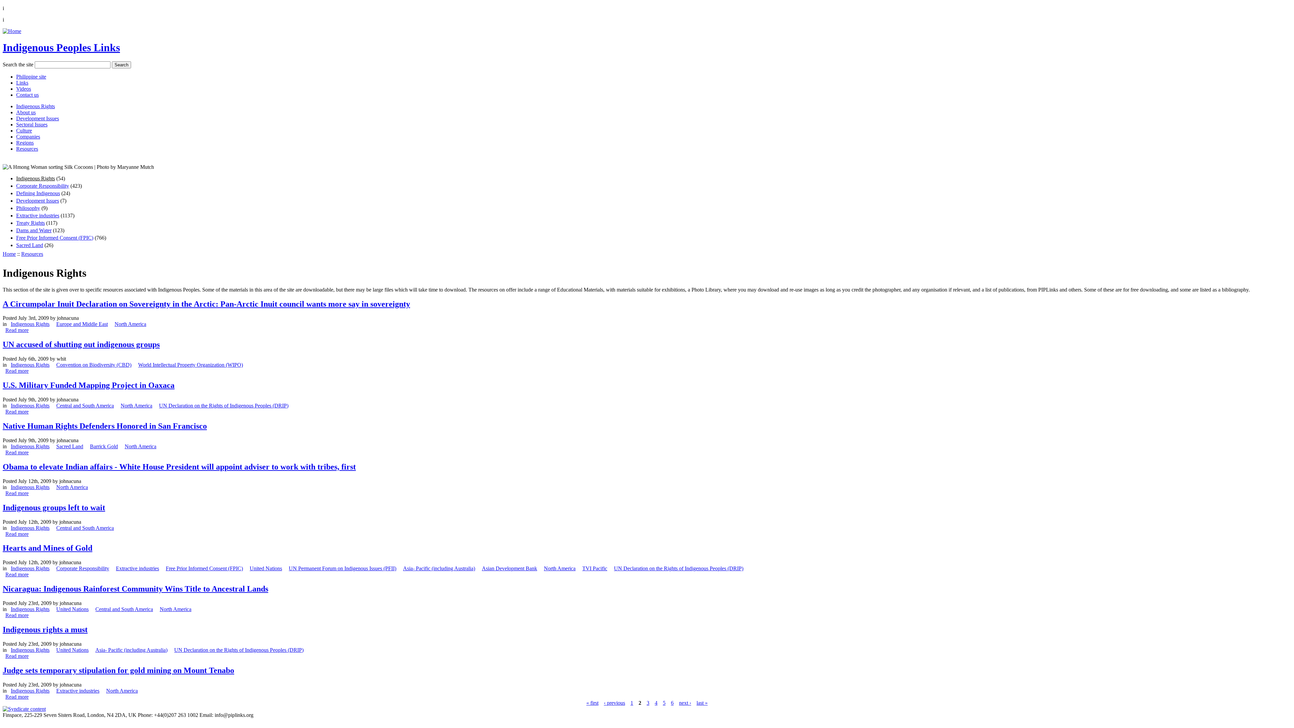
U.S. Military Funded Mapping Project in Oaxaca (89, 385)
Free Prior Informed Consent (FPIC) (54, 238)
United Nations (266, 568)
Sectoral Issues (32, 124)
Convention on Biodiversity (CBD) (93, 365)
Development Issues (37, 118)
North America (130, 324)
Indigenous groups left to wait (54, 507)
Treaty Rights (30, 223)
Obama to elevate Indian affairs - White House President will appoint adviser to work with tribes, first (179, 466)
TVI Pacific (594, 568)
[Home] (12, 31)
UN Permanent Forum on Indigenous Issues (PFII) (342, 568)
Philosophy (28, 208)
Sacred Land (29, 245)
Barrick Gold (104, 446)
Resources (27, 149)
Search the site (18, 64)
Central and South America (85, 405)
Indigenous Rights (35, 106)
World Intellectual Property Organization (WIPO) (190, 365)
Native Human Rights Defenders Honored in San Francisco (105, 426)
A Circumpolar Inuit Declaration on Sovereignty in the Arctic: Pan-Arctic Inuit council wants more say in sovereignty (206, 304)
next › (685, 703)
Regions (25, 143)
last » (702, 703)
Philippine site (31, 77)
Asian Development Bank (509, 568)
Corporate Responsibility (42, 186)
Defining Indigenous (38, 193)
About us (26, 112)
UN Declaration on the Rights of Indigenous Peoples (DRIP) (223, 405)
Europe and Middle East (82, 324)
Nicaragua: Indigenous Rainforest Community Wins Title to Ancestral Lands (135, 588)
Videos (23, 89)
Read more (17, 330)
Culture (24, 130)
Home (9, 254)
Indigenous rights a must (45, 629)
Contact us (27, 95)
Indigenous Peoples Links (61, 47)
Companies (28, 137)
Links (22, 83)
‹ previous (614, 703)
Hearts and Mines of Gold (47, 548)
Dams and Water (34, 230)
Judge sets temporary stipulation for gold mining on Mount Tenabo (118, 670)
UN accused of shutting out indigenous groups (81, 344)
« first (592, 703)
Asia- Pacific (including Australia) (439, 568)
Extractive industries (37, 215)
